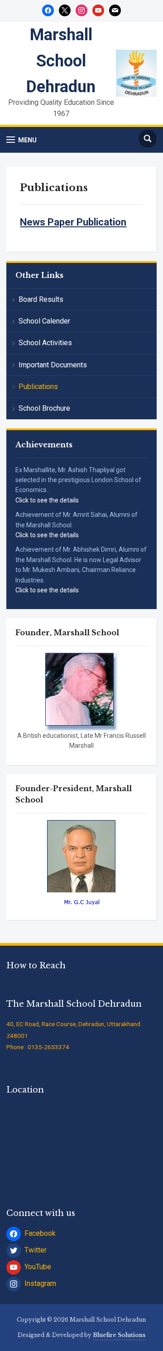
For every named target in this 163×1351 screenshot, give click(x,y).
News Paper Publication (73, 222)
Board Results (41, 299)
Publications (38, 386)
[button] (21, 140)
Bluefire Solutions (119, 1335)
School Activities (45, 342)
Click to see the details (47, 500)
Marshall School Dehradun (61, 60)
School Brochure (44, 408)
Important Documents (53, 365)
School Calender (44, 321)
